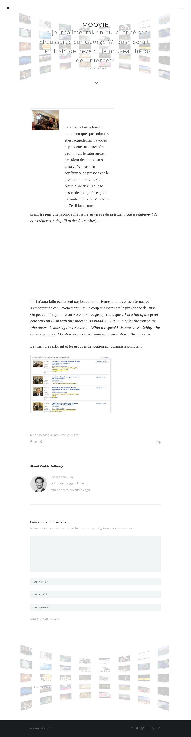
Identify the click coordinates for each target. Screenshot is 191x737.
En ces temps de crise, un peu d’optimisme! (77, 675)
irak (63, 435)
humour (55, 435)
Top (158, 442)
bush (33, 435)
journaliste (73, 435)
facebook (43, 435)
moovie (95, 24)
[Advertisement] (95, 423)
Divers (102, 68)
